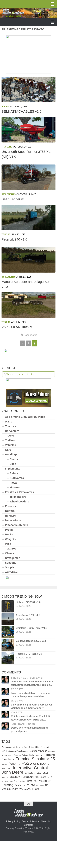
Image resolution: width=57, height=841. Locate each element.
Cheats (9, 553)
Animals (8, 747)
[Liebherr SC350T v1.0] (8, 606)
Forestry (10, 506)
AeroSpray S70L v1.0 (28, 615)
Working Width (26, 789)
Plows (13, 482)
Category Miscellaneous (18, 751)
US (46, 785)
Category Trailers (21, 755)
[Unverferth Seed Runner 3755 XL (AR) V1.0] (28, 129)
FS (18, 764)
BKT (4, 750)
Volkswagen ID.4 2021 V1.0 (31, 641)
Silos (13, 463)
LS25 (45, 772)
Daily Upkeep (35, 755)
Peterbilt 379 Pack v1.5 (29, 654)
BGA (46, 747)
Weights (10, 539)
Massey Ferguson (21, 776)
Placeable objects (16, 525)
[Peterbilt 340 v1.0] (28, 217)
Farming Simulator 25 (35, 758)
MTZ (49, 777)
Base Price (29, 747)
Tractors (10, 426)
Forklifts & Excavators (19, 492)
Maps (8, 421)
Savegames (12, 558)
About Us (45, 821)
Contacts (28, 825)
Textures (10, 548)
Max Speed (40, 777)
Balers (14, 473)
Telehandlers (18, 496)
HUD (43, 763)
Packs (5, 106)
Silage (42, 785)
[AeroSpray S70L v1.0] (8, 619)
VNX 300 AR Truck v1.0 (19, 327)
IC (48, 763)
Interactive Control (30, 767)
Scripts (9, 567)
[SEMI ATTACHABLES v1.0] (28, 89)
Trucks (6, 234)
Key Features (29, 773)
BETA (39, 746)
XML (37, 789)
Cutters (10, 510)
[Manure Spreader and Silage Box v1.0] (28, 260)
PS (28, 785)
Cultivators (17, 478)
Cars (8, 449)
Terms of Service (30, 821)
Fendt (12, 763)
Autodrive (11, 572)
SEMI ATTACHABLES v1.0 (21, 111)
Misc (8, 543)
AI (3, 746)
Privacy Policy (13, 821)
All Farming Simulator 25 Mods (25, 416)
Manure (5, 777)
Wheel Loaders (19, 501)
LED (39, 772)
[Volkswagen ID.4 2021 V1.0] (8, 645)
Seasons (10, 562)
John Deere (12, 772)
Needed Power (7, 781)
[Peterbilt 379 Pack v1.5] (8, 658)
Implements (9, 194)
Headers (10, 515)
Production (20, 785)
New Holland (20, 781)
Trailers (7, 147)
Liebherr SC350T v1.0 (28, 602)
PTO (33, 785)
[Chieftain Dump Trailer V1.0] (8, 632)
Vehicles (10, 445)
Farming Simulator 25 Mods (19, 828)
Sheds (14, 459)
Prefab (9, 529)
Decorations (13, 520)
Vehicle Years (10, 788)
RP (37, 785)
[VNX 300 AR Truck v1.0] (28, 305)
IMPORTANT (7, 769)
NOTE (29, 781)
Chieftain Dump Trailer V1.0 (31, 628)
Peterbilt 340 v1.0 (14, 239)
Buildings (11, 454)
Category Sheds (38, 751)
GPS (36, 763)
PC (35, 781)
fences (4, 764)
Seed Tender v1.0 (14, 199)
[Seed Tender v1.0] (28, 177)
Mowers (15, 487)
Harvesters (12, 430)
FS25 (26, 763)
